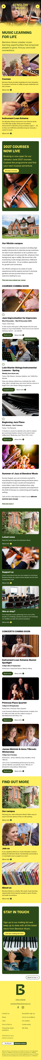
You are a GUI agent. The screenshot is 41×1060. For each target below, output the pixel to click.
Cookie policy (26, 1024)
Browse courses (11, 170)
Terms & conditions (28, 1017)
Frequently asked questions (8, 1029)
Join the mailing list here (14, 933)
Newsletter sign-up (28, 1013)
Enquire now (8, 389)
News (4, 1017)
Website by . (7, 1038)
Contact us (5, 1013)
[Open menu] (37, 6)
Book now (7, 335)
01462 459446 (20, 1000)
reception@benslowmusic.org (20, 1004)
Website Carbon (20, 1043)
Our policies (26, 1021)
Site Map (25, 1028)
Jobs (3, 1021)
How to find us (7, 1024)
